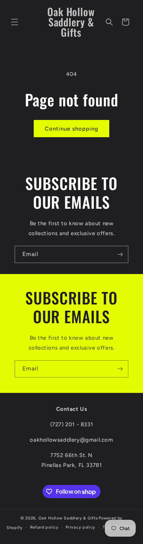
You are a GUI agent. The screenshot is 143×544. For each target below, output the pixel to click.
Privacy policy (80, 527)
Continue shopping (71, 128)
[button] (15, 22)
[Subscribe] (120, 254)
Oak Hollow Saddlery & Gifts (68, 518)
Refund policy (44, 527)
